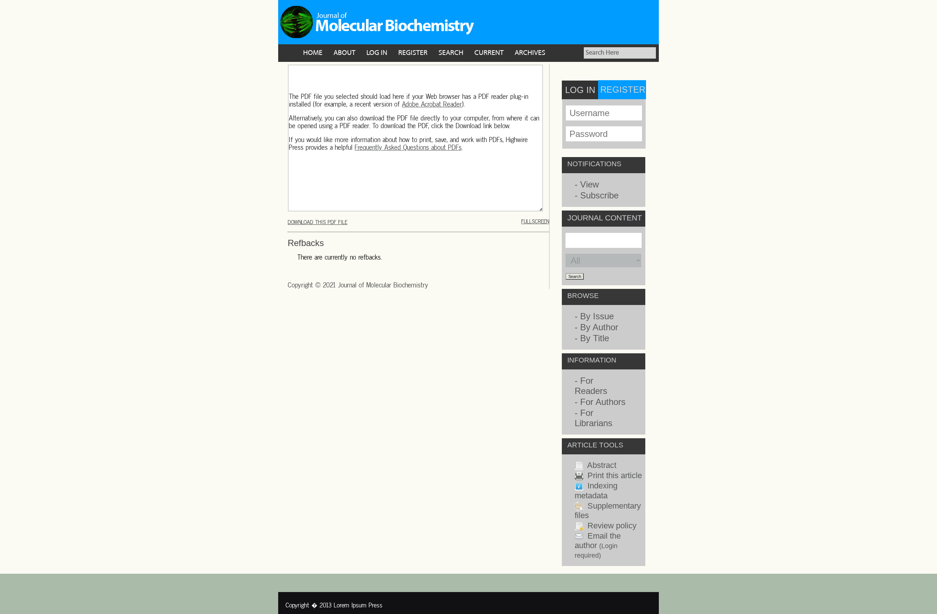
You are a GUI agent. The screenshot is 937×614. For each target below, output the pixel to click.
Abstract (601, 465)
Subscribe (599, 195)
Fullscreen (535, 221)
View (589, 184)
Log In (376, 53)
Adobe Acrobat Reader (432, 104)
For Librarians (593, 418)
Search (450, 53)
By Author (599, 327)
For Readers (591, 386)
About (344, 53)
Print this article (614, 475)
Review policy (612, 525)
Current (489, 53)
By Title (594, 338)
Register (413, 53)
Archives (530, 53)
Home (312, 53)
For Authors (603, 402)
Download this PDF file (317, 222)
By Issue (597, 316)
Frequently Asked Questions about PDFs (408, 147)
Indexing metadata (596, 490)
